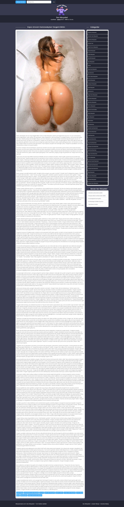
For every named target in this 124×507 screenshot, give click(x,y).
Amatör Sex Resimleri (93, 128)
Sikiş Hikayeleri (91, 172)
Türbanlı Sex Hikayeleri (93, 183)
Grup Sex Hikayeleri (92, 69)
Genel (89, 65)
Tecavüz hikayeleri (92, 175)
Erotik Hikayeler (91, 54)
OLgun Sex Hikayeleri (92, 95)
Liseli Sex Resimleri (92, 150)
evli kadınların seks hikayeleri (31, 492)
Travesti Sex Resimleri (93, 164)
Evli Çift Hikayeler (91, 58)
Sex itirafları (90, 120)
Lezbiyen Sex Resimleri (93, 146)
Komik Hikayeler (91, 80)
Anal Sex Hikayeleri (92, 39)
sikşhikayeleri (24, 495)
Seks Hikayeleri (91, 113)
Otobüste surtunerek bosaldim (95, 192)
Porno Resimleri (91, 157)
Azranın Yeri (90, 43)
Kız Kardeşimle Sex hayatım (94, 198)
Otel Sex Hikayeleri (92, 102)
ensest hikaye (95, 504)
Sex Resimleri (91, 124)
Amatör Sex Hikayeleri (93, 36)
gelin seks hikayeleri (50, 492)
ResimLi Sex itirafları (92, 109)
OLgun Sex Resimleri (92, 153)
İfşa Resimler (91, 72)
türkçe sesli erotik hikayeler (35, 495)
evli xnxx (42, 492)
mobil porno (91, 91)
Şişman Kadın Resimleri (93, 161)
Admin (59, 19)
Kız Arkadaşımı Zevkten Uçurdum (95, 201)
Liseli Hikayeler (91, 87)
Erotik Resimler (91, 135)
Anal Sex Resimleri (92, 131)
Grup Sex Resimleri (92, 142)
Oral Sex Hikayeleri (92, 98)
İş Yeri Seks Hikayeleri (93, 76)
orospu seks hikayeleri (69, 492)
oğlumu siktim (59, 492)
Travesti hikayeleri (92, 179)
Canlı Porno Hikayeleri (93, 47)
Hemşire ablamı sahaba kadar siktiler (97, 195)
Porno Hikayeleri (91, 106)
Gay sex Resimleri (92, 139)
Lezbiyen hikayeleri (92, 84)
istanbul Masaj (104, 504)
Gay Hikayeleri (91, 61)
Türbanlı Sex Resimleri (93, 168)
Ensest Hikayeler (91, 50)
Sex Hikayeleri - (87, 504)
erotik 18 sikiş (20, 492)
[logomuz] (62, 10)
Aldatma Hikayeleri (92, 32)
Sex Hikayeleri (91, 117)
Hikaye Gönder (21, 2)
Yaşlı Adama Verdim (93, 204)
